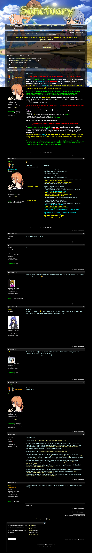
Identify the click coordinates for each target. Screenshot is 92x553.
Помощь (71, 32)
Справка (19, 28)
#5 (83, 272)
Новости (11, 25)
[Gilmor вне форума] (13, 322)
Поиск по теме (72, 50)
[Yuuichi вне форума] (16, 92)
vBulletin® (46, 546)
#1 (83, 70)
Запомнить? (53, 34)
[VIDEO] (31, 530)
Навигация (33, 28)
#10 (83, 482)
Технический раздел (19, 34)
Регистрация (79, 32)
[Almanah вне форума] (11, 283)
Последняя (80, 44)
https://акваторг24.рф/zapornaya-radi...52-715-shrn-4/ (52, 471)
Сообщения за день (12, 28)
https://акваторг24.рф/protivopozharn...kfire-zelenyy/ (41, 459)
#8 (83, 382)
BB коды (31, 525)
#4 (83, 244)
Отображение (80, 50)
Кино (62, 25)
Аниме (33, 25)
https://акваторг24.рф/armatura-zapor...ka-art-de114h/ (62, 446)
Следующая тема (51, 519)
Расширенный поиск (80, 28)
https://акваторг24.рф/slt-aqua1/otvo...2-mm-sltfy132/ (41, 475)
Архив (79, 539)
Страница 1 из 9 (65, 44)
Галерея (25, 25)
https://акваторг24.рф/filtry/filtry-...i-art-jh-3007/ (39, 466)
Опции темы (64, 50)
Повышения (47, 47)
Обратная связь (67, 539)
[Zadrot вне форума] (11, 360)
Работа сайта (30, 34)
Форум (18, 25)
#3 (83, 233)
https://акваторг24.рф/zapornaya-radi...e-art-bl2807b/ (50, 440)
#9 (83, 434)
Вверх (83, 515)
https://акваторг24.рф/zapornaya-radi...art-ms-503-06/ (67, 456)
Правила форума (33, 534)
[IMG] (30, 529)
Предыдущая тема (41, 519)
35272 (15, 107)
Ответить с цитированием (79, 155)
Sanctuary (74, 539)
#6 (83, 306)
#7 (83, 349)
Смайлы (31, 527)
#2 (83, 158)
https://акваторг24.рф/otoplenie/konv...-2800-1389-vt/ (53, 451)
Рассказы (47, 25)
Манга (40, 25)
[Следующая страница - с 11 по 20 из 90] (76, 44)
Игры (55, 25)
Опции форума (25, 28)
